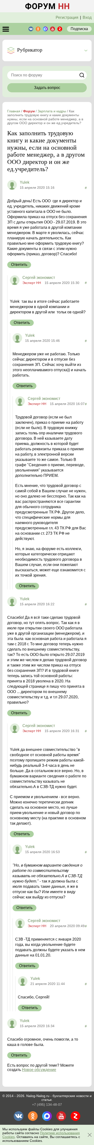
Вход (87, 17)
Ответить (19, 265)
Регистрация (67, 17)
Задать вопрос (47, 88)
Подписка (79, 29)
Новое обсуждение (39, 1070)
